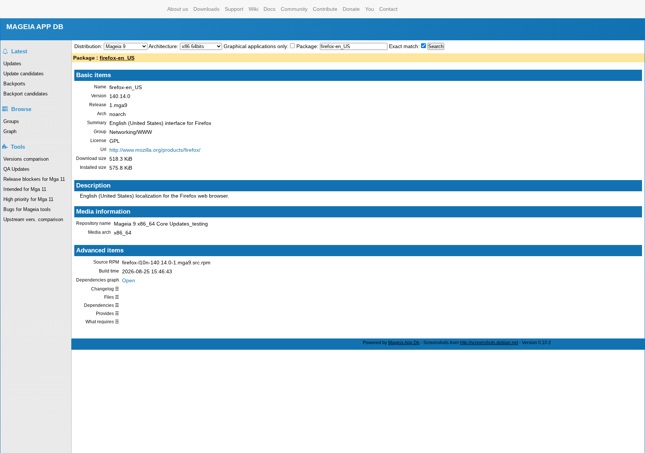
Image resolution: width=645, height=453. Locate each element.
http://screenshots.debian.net (489, 342)
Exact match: (405, 46)
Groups (11, 121)
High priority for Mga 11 (28, 199)
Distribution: (89, 46)
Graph (9, 131)
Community (294, 9)
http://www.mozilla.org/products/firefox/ (154, 150)
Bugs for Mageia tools (27, 209)
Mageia (134, 9)
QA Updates (16, 169)
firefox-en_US (117, 58)
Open (128, 280)
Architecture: (164, 46)
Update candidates (23, 73)
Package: (308, 46)
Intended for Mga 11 (24, 189)
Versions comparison (26, 159)
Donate (351, 9)
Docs (269, 9)
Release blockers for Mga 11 (34, 179)
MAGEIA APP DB (34, 27)
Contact (388, 9)
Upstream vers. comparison (33, 219)
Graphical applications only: (256, 46)
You (369, 9)
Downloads (206, 9)
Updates (12, 63)
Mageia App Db (404, 342)
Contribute (325, 9)
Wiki (253, 9)
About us (177, 9)
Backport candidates (25, 94)
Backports (14, 83)
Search (435, 46)
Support (234, 9)
